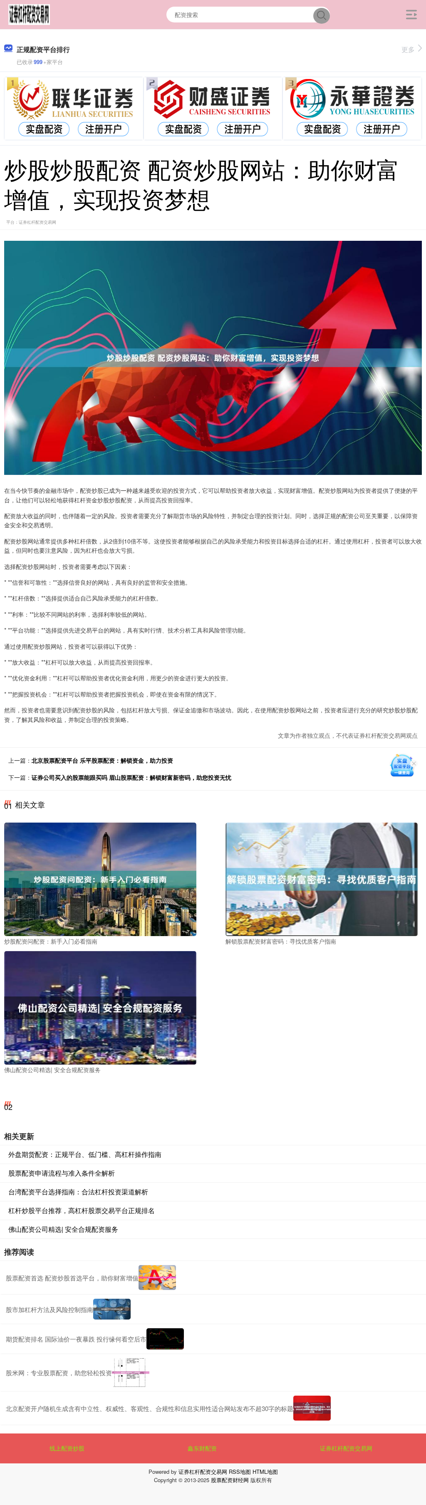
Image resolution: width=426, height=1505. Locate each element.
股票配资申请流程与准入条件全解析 (61, 1173)
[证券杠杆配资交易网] (29, 14)
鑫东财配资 (202, 1448)
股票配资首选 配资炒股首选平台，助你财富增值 (72, 1277)
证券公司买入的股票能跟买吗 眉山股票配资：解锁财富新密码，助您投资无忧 (131, 777)
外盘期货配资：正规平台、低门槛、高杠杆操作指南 (84, 1154)
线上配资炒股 (67, 1448)
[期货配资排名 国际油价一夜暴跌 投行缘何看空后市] (165, 1338)
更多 (408, 49)
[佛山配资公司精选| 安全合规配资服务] (100, 1007)
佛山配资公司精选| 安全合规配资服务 (63, 1229)
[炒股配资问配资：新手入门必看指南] (100, 878)
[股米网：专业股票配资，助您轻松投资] (130, 1372)
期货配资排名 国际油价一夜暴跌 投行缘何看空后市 (76, 1338)
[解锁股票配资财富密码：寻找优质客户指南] (321, 878)
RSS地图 (240, 1471)
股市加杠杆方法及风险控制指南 (49, 1309)
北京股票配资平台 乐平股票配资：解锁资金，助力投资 (102, 760)
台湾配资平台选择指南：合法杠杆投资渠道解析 (78, 1191)
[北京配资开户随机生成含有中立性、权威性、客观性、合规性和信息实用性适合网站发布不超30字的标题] (312, 1408)
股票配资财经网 (230, 1480)
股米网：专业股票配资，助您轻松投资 (59, 1372)
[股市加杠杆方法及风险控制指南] (112, 1309)
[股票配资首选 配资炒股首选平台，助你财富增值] (157, 1277)
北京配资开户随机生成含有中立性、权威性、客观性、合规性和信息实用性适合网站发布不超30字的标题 (149, 1408)
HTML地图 (265, 1471)
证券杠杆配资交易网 (346, 1448)
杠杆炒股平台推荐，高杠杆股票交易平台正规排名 (81, 1210)
